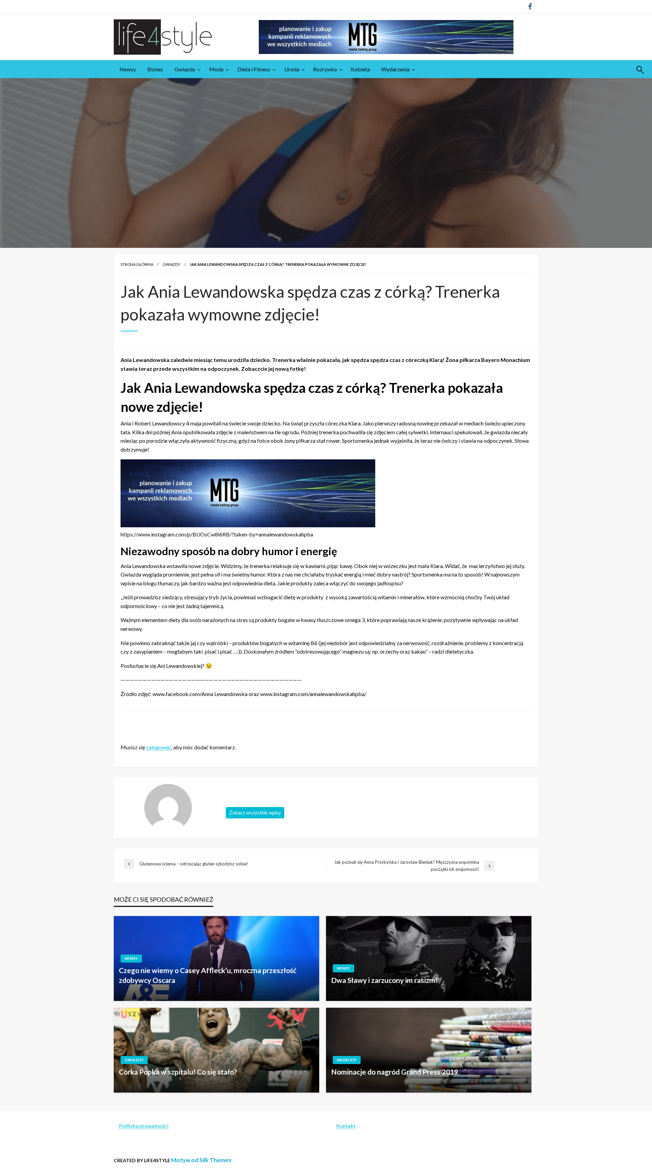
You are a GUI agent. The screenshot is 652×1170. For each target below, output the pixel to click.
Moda (216, 69)
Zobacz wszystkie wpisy (255, 813)
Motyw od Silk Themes (201, 1160)
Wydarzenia (395, 69)
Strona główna (137, 264)
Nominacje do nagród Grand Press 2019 (394, 1071)
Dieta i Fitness (253, 69)
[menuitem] (128, 69)
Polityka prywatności (143, 1125)
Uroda (291, 69)
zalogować (158, 747)
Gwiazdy (185, 69)
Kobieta (360, 69)
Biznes (155, 69)
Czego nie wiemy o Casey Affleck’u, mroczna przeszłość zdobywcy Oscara (207, 975)
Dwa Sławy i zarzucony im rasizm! (384, 980)
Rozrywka (325, 69)
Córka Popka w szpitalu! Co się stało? (178, 1071)
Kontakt (346, 1125)
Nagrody (347, 1060)
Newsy (128, 69)
